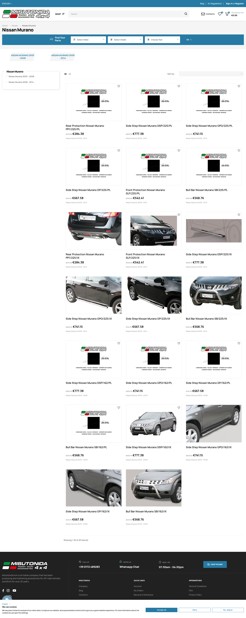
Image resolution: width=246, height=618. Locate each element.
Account (138, 586)
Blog (202, 3)
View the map (217, 564)
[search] (185, 14)
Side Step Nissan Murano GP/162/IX (88, 511)
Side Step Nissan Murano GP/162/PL (208, 383)
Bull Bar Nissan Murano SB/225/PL (206, 190)
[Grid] (65, 74)
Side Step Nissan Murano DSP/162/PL (89, 383)
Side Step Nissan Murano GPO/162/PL (149, 383)
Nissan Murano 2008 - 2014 (62, 57)
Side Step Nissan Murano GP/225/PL (88, 190)
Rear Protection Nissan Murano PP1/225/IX (85, 256)
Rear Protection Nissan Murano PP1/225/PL (85, 127)
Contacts (83, 594)
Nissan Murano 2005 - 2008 (22, 57)
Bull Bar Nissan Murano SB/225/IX (206, 318)
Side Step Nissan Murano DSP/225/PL (149, 125)
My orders (138, 590)
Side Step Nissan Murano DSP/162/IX (148, 447)
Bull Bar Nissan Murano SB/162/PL (86, 447)
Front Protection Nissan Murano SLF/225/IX (145, 256)
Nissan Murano (15, 71)
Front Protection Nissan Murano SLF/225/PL (145, 191)
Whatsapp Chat (129, 566)
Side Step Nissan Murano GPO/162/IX (209, 447)
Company (83, 586)
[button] (6, 604)
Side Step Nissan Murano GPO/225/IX (89, 318)
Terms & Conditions (197, 586)
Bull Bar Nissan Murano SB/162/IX (146, 511)
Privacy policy (195, 594)
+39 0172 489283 (89, 566)
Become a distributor (143, 594)
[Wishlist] (220, 14)
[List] (69, 74)
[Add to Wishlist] (119, 86)
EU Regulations (215, 3)
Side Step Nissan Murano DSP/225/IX (209, 254)
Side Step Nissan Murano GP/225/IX (148, 318)
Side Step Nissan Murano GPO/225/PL (209, 125)
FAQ (191, 590)
